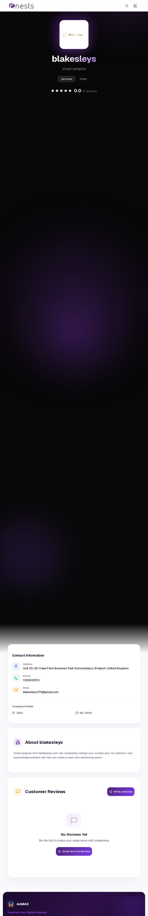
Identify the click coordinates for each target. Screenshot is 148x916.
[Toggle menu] (135, 5)
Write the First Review (76, 851)
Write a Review (123, 791)
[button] (74, 91)
